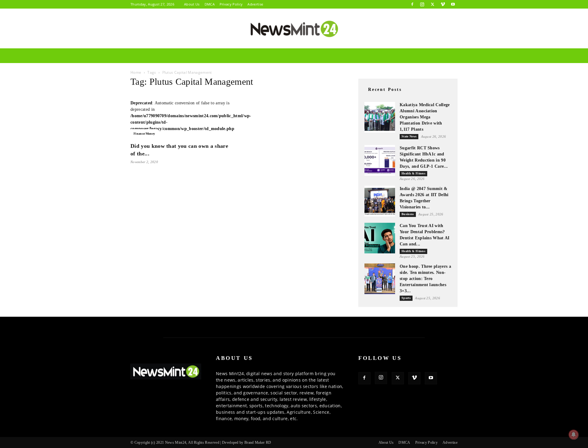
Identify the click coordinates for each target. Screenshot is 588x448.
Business (407, 214)
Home (135, 72)
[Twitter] (432, 4)
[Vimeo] (442, 4)
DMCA (210, 4)
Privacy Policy (231, 4)
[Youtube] (453, 4)
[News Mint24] (294, 28)
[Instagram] (422, 4)
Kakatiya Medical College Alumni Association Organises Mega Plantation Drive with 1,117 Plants (425, 117)
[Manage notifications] (574, 434)
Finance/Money (144, 133)
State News (409, 136)
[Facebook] (412, 4)
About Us (192, 4)
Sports (406, 298)
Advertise (255, 4)
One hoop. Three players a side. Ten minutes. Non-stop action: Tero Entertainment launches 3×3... (425, 278)
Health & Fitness (413, 173)
